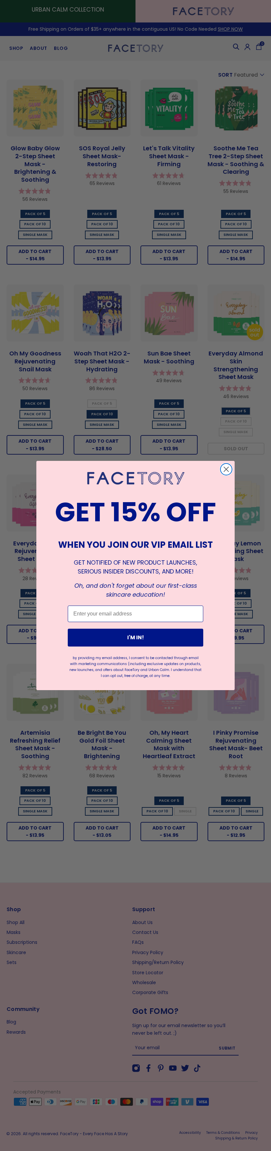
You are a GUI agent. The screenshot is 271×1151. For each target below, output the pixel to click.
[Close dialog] (226, 469)
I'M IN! (135, 637)
